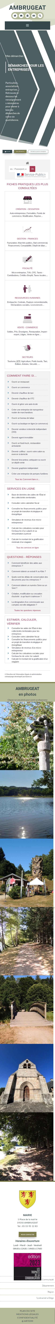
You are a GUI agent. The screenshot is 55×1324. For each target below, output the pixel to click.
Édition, (18, 364)
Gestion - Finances (27, 239)
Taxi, (46, 361)
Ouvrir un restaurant (20, 382)
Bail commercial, (40, 243)
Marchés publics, (25, 243)
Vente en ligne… (34, 334)
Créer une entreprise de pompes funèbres (30, 474)
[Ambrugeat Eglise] (26, 1111)
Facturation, (12, 243)
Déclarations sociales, (21, 305)
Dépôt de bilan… (39, 245)
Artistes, (26, 364)
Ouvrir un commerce (21, 387)
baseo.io (28, 677)
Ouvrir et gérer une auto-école (25, 404)
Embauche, (12, 302)
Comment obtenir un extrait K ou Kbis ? (29, 571)
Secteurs (27, 357)
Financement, (14, 245)
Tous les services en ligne (27, 547)
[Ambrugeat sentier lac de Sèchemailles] (26, 1043)
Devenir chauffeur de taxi (22, 393)
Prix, (16, 332)
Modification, (28, 216)
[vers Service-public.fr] (31, 175)
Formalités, (32, 213)
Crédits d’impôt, (27, 275)
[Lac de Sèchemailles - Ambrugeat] (26, 838)
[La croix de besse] (26, 769)
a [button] (27, 25)
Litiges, (23, 334)
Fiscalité (27, 268)
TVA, (29, 272)
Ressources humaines (27, 298)
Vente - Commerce (27, 327)
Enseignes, (24, 332)
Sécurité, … (35, 364)
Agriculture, (26, 361)
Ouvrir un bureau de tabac (23, 418)
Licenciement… (37, 305)
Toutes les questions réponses (27, 610)
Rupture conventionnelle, (37, 302)
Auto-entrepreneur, (18, 213)
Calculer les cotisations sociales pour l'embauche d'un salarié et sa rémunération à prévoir (28, 531)
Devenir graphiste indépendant (25, 468)
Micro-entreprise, (19, 272)
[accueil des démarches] (27, 162)
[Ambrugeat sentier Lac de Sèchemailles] (26, 974)
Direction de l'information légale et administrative (24, 674)
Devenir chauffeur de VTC (23, 398)
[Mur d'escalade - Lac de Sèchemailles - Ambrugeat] (26, 906)
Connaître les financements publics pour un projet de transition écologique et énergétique (29, 511)
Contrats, (22, 302)
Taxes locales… (41, 275)
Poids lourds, (38, 361)
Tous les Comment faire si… (27, 479)
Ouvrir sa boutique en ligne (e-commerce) (30, 423)
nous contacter (27, 1234)
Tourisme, (12, 361)
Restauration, (35, 332)
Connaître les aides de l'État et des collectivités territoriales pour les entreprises (27, 631)
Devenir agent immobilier (22, 437)
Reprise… (38, 216)
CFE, (34, 272)
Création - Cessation (27, 209)
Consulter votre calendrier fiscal (25, 503)
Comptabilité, (26, 245)
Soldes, (10, 332)
